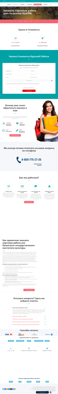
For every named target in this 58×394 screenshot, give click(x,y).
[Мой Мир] (9, 389)
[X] (11, 389)
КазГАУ (11, 381)
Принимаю (29, 87)
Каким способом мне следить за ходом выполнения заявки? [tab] (26, 321)
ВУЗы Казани (26, 21)
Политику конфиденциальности (30, 87)
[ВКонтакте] (5, 389)
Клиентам (22, 4)
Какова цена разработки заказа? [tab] (19, 316)
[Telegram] (3, 389)
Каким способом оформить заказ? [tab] (20, 307)
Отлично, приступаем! (15, 135)
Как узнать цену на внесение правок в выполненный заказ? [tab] (25, 324)
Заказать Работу (37, 4)
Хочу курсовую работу (29, 289)
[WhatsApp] (15, 389)
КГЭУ (47, 381)
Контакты (45, 4)
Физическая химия (20, 340)
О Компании (29, 4)
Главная (8, 4)
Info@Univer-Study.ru (23, 1)
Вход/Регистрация (54, 1)
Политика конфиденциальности (51, 390)
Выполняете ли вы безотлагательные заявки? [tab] (22, 319)
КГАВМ (38, 381)
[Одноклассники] (7, 389)
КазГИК (31, 21)
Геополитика (11, 340)
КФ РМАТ (29, 381)
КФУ (20, 381)
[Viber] (13, 389)
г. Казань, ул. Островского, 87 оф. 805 (13, 1)
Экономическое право (39, 340)
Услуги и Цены (15, 4)
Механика (47, 340)
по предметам (34, 337)
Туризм (29, 340)
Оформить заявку (29, 202)
